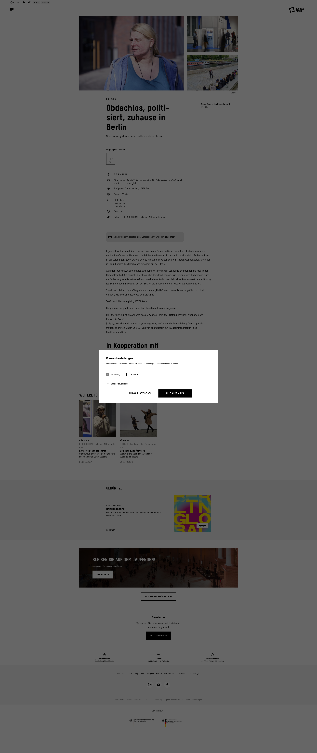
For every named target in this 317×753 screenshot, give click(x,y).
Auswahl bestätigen (140, 393)
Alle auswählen (175, 393)
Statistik (134, 374)
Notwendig (115, 374)
